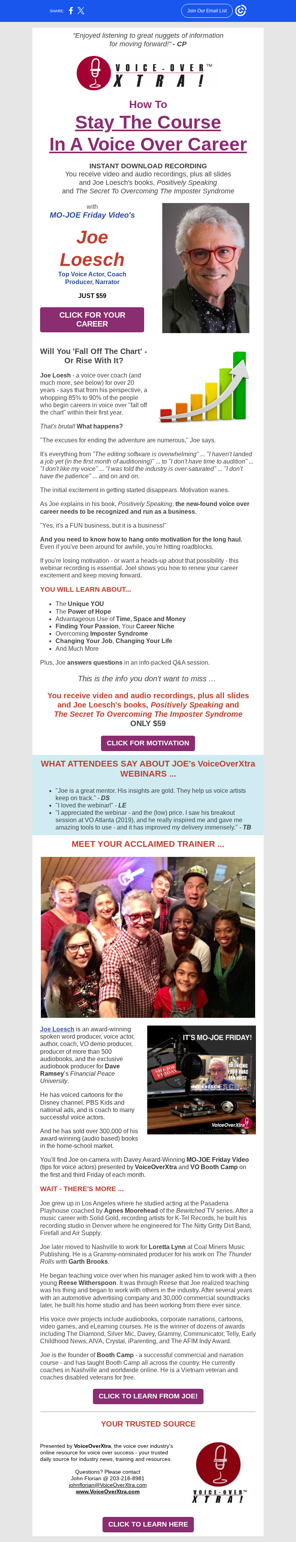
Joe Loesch (57, 1029)
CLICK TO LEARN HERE (148, 1524)
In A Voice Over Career (148, 144)
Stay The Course (148, 122)
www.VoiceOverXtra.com (108, 1491)
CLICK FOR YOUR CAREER (92, 319)
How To (148, 104)
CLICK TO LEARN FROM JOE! (148, 1396)
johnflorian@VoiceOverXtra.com (108, 1485)
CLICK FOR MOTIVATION (148, 743)
